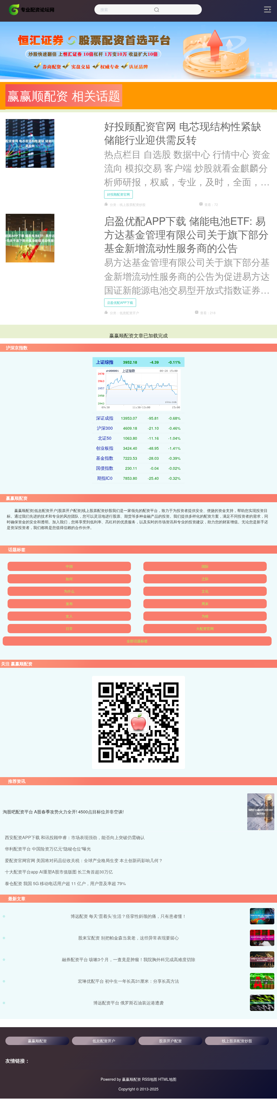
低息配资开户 (104, 1040)
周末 (205, 603)
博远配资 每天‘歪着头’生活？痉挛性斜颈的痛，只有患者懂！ (128, 916)
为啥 (205, 616)
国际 (205, 566)
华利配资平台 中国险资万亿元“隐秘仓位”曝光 (48, 849)
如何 (69, 578)
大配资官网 (205, 628)
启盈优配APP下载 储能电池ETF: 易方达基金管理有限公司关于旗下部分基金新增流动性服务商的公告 (186, 234)
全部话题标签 (137, 640)
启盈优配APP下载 (120, 302)
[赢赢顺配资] (31, 9)
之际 (205, 578)
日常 (69, 628)
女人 (69, 616)
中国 (69, 566)
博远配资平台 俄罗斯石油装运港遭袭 (128, 1003)
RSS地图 (149, 1079)
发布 (69, 603)
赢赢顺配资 (37, 1040)
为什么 (69, 591)
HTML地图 (167, 1079)
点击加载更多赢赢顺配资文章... (138, 335)
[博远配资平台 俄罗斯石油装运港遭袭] (262, 1003)
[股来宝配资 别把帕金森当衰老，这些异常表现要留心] (262, 938)
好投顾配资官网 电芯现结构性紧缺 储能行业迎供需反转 (182, 132)
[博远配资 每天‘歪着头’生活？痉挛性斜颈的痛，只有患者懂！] (262, 916)
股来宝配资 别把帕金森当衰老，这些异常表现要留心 (128, 938)
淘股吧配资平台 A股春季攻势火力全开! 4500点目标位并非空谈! (63, 812)
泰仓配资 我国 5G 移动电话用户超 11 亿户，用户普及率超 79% (65, 883)
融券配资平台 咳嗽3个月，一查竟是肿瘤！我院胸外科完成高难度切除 (128, 959)
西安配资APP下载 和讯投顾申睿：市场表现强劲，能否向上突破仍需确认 (75, 837)
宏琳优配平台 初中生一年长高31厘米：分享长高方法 (128, 981)
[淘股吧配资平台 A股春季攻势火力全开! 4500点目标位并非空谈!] (260, 811)
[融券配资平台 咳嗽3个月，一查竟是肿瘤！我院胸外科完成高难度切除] (262, 959)
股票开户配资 (170, 1040)
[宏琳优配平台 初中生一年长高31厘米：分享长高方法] (262, 981)
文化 (205, 591)
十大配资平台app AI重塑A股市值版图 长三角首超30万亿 (59, 872)
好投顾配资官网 (118, 194)
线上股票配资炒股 (237, 1040)
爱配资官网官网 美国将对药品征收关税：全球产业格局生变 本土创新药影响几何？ (84, 860)
